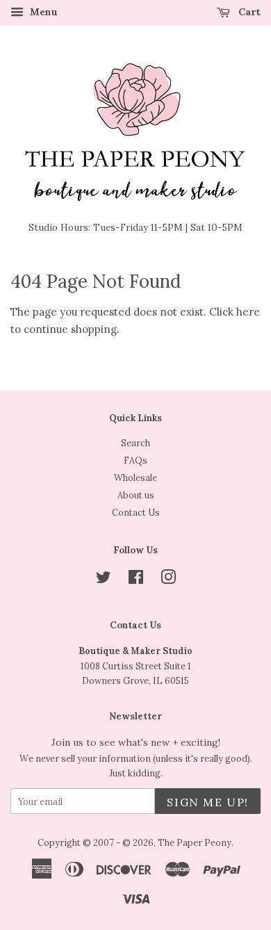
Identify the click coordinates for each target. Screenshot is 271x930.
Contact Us (136, 512)
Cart (248, 12)
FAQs (135, 460)
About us (135, 494)
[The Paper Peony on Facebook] (136, 579)
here (248, 311)
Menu (42, 12)
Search (135, 442)
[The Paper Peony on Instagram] (168, 579)
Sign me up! (208, 802)
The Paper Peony (194, 842)
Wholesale (135, 477)
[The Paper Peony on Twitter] (103, 579)
